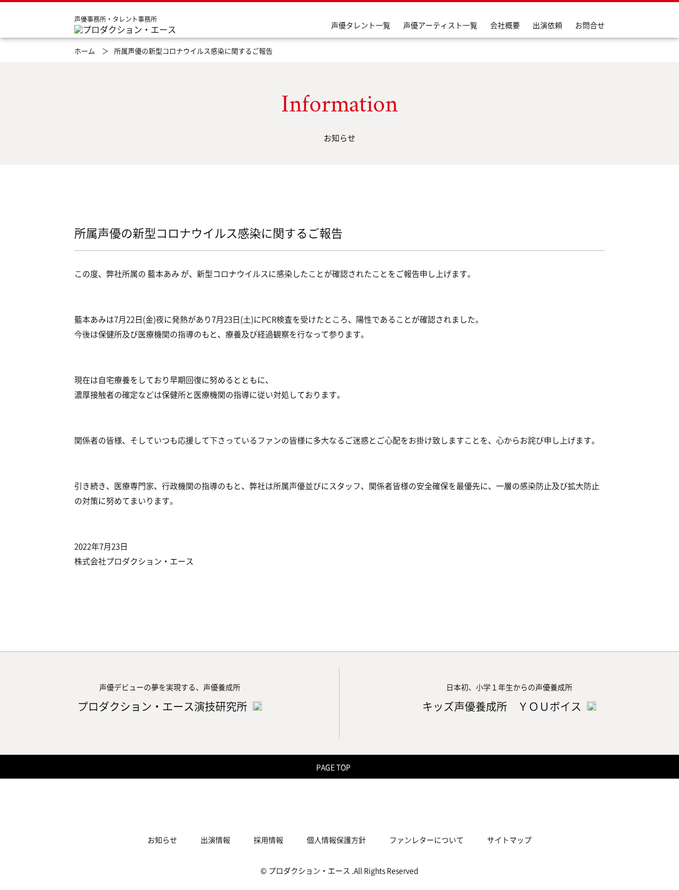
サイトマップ (509, 839)
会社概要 (505, 25)
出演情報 (215, 839)
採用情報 (268, 839)
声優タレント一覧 (360, 25)
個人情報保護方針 (336, 839)
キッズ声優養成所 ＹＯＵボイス (503, 706)
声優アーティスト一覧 (440, 25)
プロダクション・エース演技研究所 (163, 706)
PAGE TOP (334, 767)
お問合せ (590, 25)
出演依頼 (547, 25)
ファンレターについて (426, 839)
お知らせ (162, 839)
